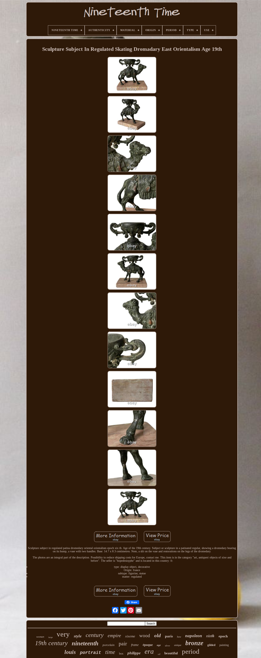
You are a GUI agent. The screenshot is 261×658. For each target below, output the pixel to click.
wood (144, 635)
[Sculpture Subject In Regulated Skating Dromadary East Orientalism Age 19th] (132, 75)
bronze (194, 643)
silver (167, 645)
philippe (133, 653)
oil (159, 654)
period (190, 651)
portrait (90, 652)
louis (70, 652)
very (63, 634)
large (50, 637)
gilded (211, 645)
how (179, 636)
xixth (210, 635)
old (157, 635)
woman (40, 636)
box (121, 653)
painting (224, 645)
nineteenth (85, 643)
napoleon (193, 635)
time (110, 652)
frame (135, 645)
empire (114, 635)
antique (177, 645)
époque (148, 645)
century (95, 635)
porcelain (109, 645)
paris (169, 636)
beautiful (171, 653)
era (149, 651)
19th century (51, 643)
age (159, 645)
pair (123, 644)
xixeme (130, 636)
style (78, 636)
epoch (223, 636)
